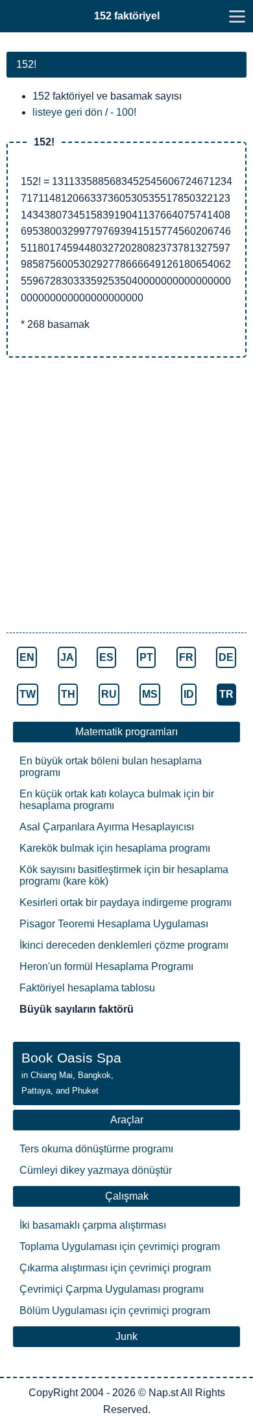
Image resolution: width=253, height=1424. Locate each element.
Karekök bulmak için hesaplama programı (114, 848)
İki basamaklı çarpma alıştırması (92, 1225)
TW (27, 694)
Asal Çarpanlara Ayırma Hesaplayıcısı (106, 826)
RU (109, 694)
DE (226, 657)
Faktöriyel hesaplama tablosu (87, 987)
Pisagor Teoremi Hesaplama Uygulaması (113, 923)
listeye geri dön (67, 112)
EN (26, 657)
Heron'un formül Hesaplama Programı (106, 966)
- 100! (123, 112)
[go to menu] (237, 16)
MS (150, 694)
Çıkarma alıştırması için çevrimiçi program (115, 1267)
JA (67, 657)
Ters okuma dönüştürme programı (96, 1148)
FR (186, 657)
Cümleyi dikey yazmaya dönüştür (95, 1170)
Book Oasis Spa (71, 1072)
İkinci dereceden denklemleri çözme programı (123, 945)
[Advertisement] (126, 497)
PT (146, 657)
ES (106, 657)
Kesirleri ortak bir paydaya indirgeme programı (125, 902)
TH (68, 694)
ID (189, 694)
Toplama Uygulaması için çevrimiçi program (119, 1246)
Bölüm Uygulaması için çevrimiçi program (114, 1310)
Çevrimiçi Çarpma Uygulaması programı (111, 1289)
